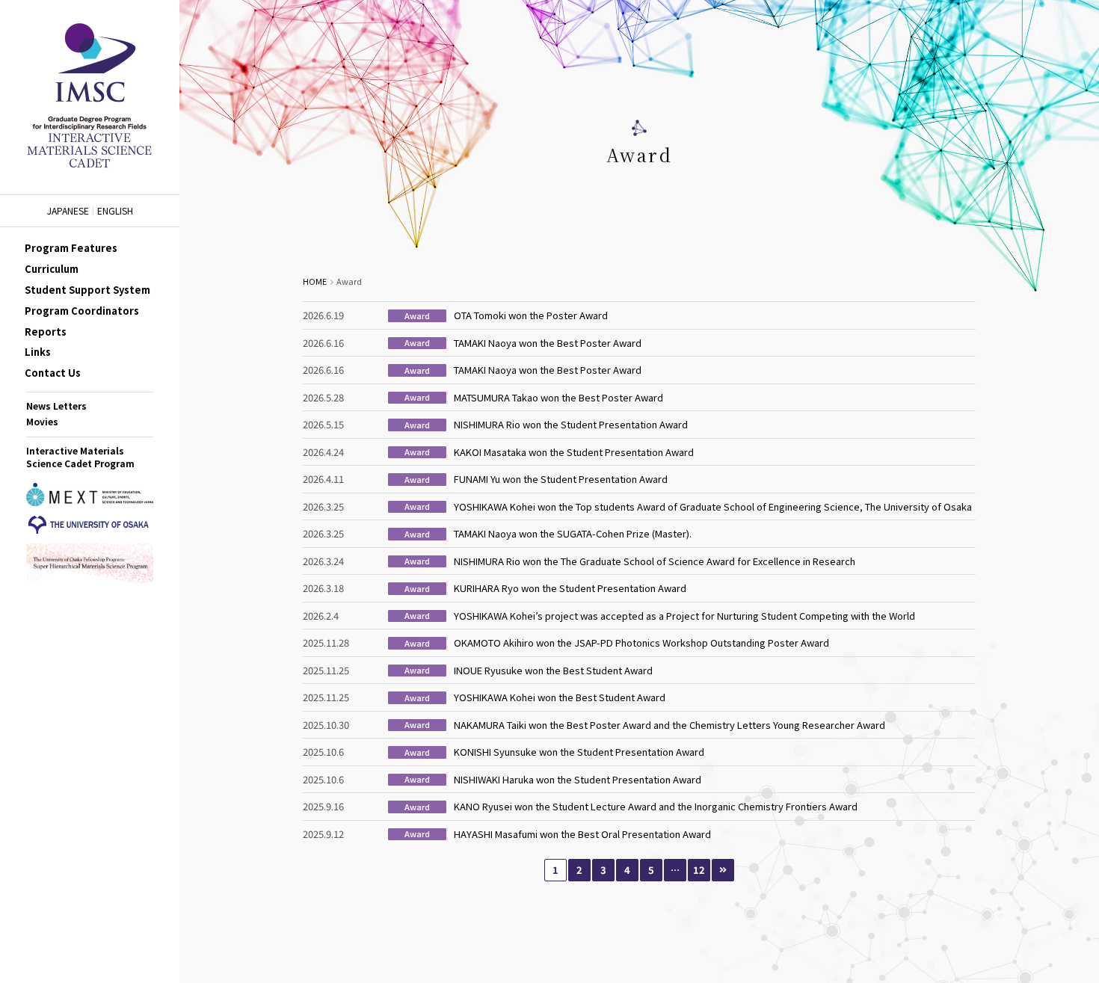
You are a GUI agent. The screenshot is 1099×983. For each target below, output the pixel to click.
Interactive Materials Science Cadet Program (80, 456)
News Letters (56, 405)
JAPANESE (68, 210)
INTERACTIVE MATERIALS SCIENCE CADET (89, 97)
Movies (42, 421)
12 (699, 870)
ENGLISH (115, 210)
